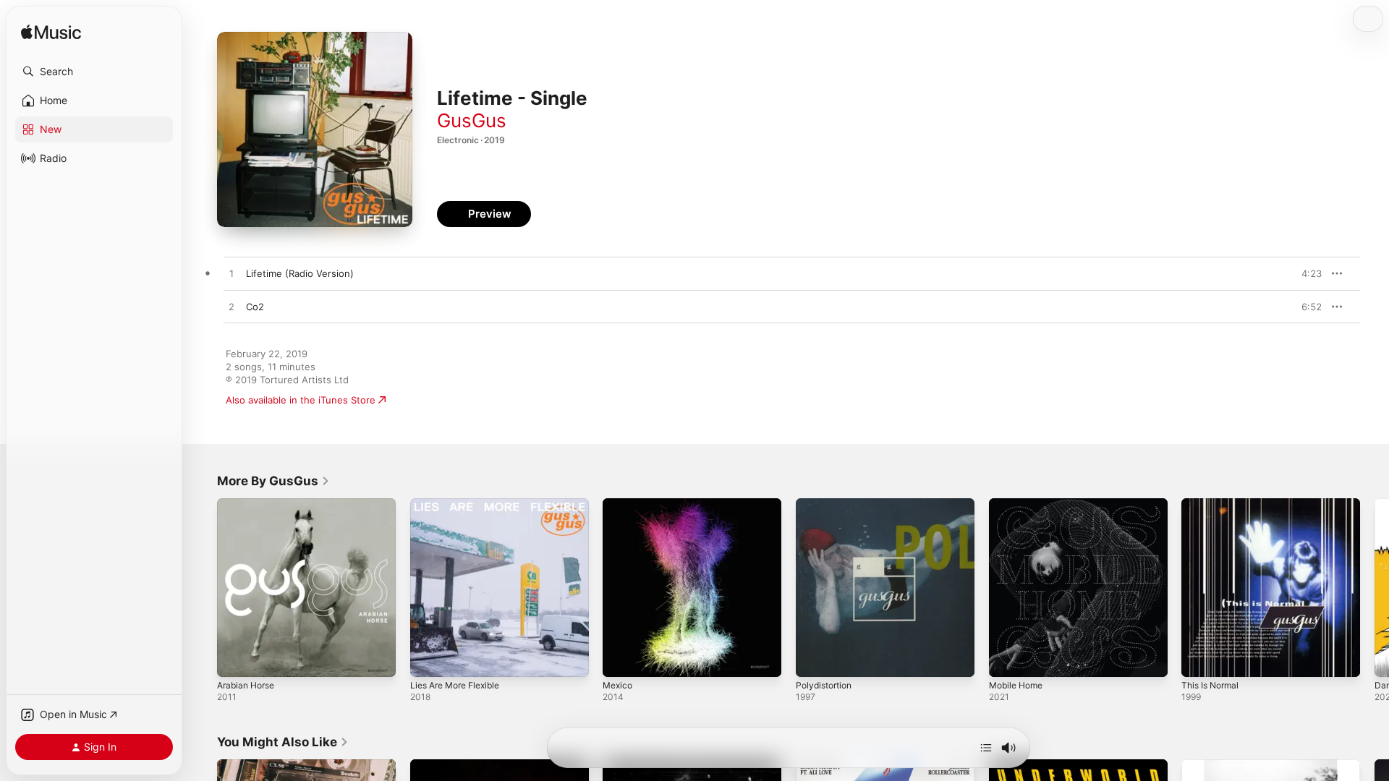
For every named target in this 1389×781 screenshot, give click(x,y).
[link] (273, 481)
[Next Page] (1374, 587)
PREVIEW (1306, 273)
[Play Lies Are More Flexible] (428, 659)
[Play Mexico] (621, 659)
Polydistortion (827, 504)
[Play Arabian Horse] (235, 659)
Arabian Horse (249, 504)
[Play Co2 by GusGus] (231, 307)
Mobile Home (1019, 504)
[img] (51, 33)
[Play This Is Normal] (1199, 659)
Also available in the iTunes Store (300, 400)
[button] (94, 71)
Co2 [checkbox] (255, 306)
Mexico (619, 504)
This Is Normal (1213, 504)
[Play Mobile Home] (1007, 659)
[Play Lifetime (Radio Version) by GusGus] (231, 274)
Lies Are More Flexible (460, 504)
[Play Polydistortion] (814, 659)
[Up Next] (986, 748)
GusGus (471, 120)
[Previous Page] (202, 587)
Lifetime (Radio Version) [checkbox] (300, 273)
